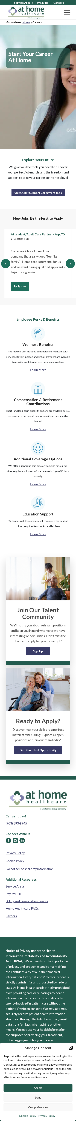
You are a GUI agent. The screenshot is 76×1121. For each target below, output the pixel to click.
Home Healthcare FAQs (22, 908)
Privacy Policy (46, 1115)
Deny (38, 1097)
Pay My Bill (13, 894)
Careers (11, 916)
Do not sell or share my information (30, 869)
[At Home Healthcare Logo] (31, 12)
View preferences (38, 1107)
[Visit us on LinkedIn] (22, 840)
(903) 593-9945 (16, 823)
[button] (70, 1047)
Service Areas (15, 886)
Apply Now (20, 286)
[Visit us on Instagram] (15, 840)
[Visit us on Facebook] (8, 840)
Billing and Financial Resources (27, 901)
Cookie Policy (27, 1115)
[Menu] (65, 12)
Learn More (38, 370)
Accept (38, 1087)
